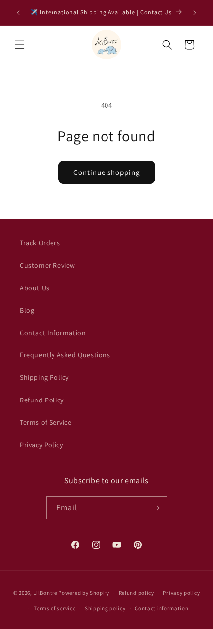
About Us (35, 288)
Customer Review (47, 265)
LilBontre (45, 592)
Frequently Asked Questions (65, 354)
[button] (20, 45)
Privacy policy (181, 592)
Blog (27, 310)
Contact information (161, 608)
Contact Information (53, 332)
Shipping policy (105, 608)
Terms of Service (46, 422)
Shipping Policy (44, 377)
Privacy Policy (41, 444)
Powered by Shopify (83, 592)
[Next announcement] (195, 13)
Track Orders (40, 242)
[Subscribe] (156, 507)
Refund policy (136, 592)
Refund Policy (42, 400)
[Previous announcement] (18, 13)
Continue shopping (106, 172)
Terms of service (54, 608)
